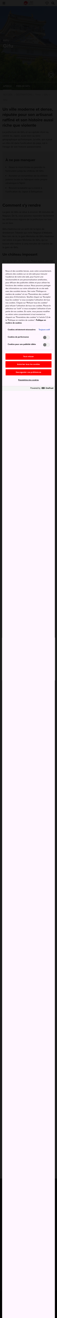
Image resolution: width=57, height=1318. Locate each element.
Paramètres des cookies (28, 380)
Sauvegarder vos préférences (28, 372)
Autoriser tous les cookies (28, 364)
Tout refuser (28, 357)
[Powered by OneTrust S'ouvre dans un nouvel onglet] (41, 389)
